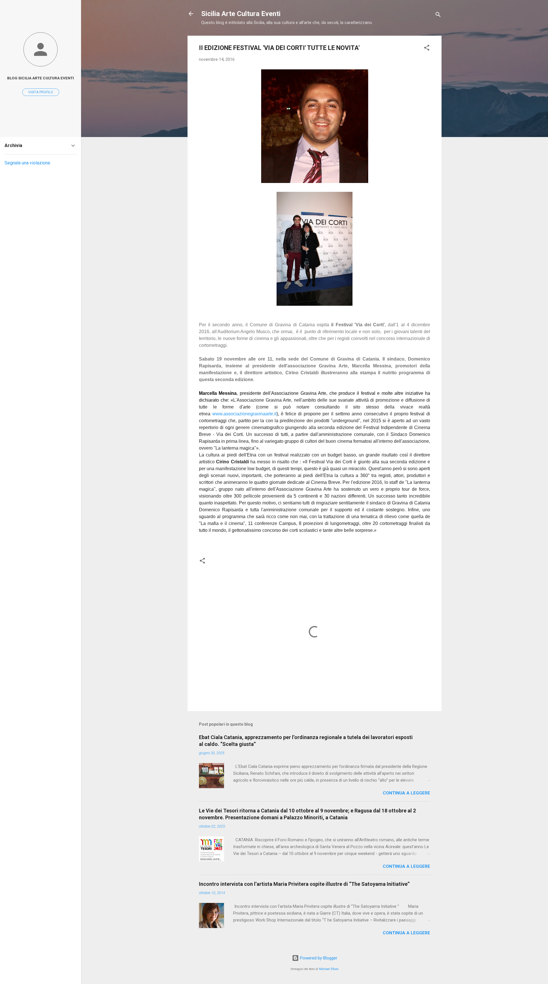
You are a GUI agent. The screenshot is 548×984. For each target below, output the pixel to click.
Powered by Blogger (318, 958)
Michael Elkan (329, 969)
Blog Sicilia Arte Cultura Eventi (40, 78)
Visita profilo (40, 92)
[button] (426, 48)
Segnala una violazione (27, 163)
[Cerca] (438, 15)
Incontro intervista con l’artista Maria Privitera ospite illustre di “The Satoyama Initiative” (304, 884)
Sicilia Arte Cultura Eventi (241, 14)
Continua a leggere (406, 793)
